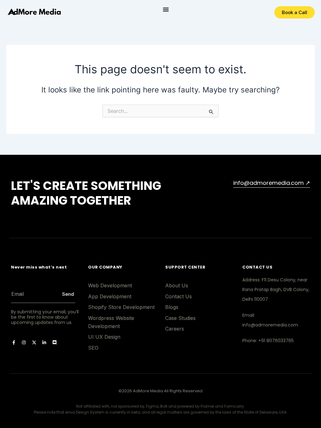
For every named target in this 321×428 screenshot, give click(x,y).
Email (11, 284)
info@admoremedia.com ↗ (271, 183)
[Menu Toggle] (166, 9)
